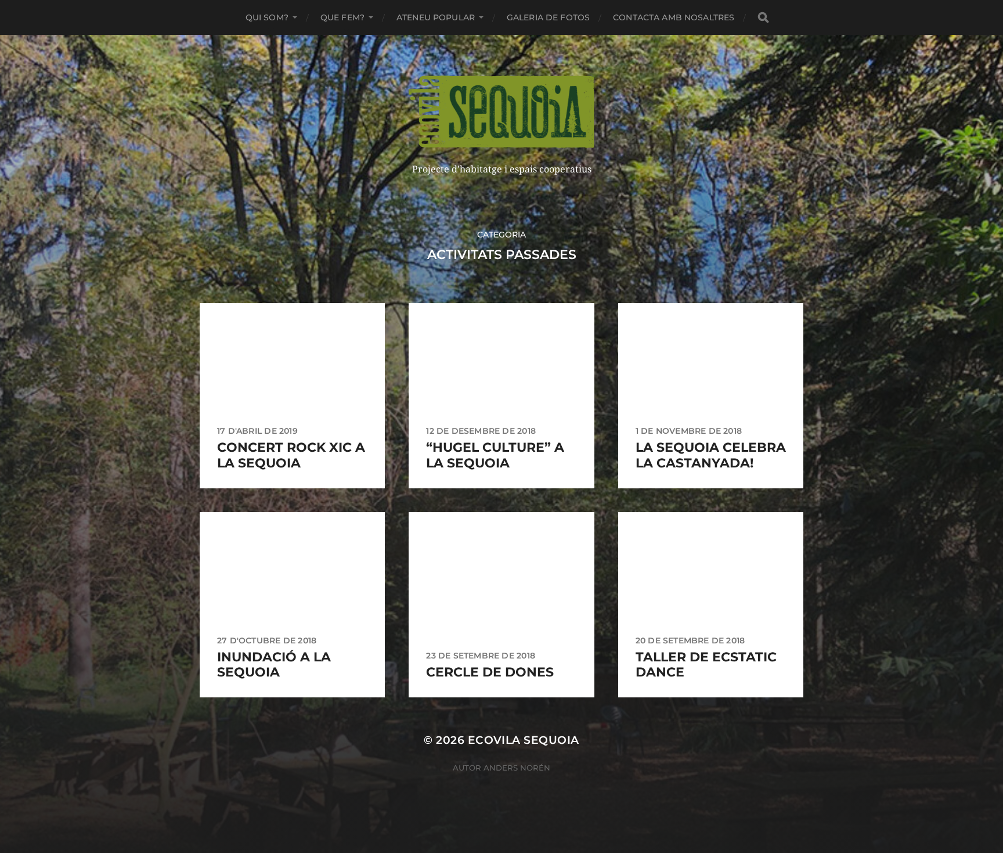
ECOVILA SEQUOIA (523, 740)
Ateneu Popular (435, 17)
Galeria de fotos (548, 17)
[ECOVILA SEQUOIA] (501, 111)
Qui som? (267, 17)
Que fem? (342, 17)
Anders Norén (517, 767)
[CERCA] (763, 17)
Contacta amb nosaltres (673, 17)
